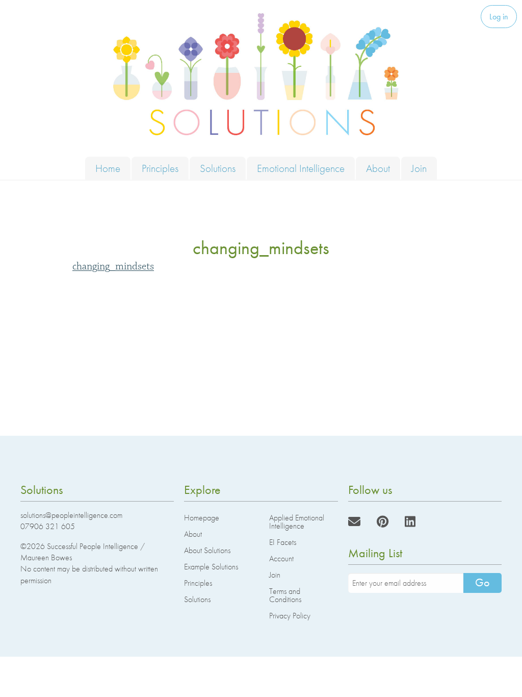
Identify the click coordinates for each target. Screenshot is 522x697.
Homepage (201, 517)
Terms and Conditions (285, 595)
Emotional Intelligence (301, 168)
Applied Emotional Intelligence (296, 521)
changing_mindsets (113, 266)
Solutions (218, 168)
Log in (498, 16)
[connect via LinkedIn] (410, 522)
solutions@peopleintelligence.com (71, 515)
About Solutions (207, 550)
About (378, 168)
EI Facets (282, 542)
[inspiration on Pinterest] (383, 522)
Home (107, 168)
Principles (160, 168)
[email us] (354, 522)
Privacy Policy (289, 615)
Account (281, 558)
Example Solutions (211, 566)
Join (419, 168)
